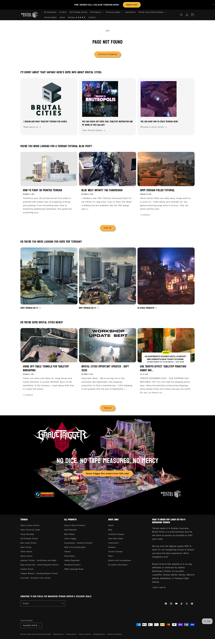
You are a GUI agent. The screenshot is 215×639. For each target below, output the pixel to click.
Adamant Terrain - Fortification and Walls (38, 560)
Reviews (111, 547)
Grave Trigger (70, 538)
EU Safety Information (118, 565)
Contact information (114, 634)
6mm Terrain (25, 547)
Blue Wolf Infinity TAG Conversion (102, 190)
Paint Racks (69, 556)
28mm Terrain (26, 556)
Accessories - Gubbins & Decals (78, 543)
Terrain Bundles (27, 534)
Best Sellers (69, 534)
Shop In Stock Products (74, 525)
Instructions (113, 543)
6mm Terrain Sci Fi (87, 307)
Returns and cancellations (119, 560)
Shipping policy (99, 634)
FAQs (110, 556)
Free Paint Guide (115, 538)
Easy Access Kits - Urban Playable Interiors (39, 565)
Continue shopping (107, 54)
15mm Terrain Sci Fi (29, 307)
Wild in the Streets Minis (75, 547)
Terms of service (85, 634)
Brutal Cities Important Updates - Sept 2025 (105, 368)
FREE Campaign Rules (73, 569)
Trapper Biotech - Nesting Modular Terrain (39, 573)
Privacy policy (71, 634)
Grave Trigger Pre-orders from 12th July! (107, 473)
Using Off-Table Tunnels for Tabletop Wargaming (46, 368)
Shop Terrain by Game (30, 530)
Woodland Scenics (72, 565)
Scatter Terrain (27, 569)
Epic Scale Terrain (28, 543)
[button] (96, 12)
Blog (110, 530)
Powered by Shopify (43, 634)
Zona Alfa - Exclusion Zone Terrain (35, 578)
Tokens (67, 552)
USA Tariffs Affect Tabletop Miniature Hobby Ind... (163, 368)
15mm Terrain (26, 552)
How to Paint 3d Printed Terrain (42, 190)
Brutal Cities (31, 634)
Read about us (31, 127)
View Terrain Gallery (92, 130)
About (110, 525)
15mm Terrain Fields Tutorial (157, 190)
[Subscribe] (62, 603)
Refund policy (59, 634)
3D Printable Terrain (29, 538)
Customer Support (116, 534)
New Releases (70, 530)
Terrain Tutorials (115, 552)
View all (107, 228)
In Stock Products (145, 307)
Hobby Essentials (72, 560)
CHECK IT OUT (131, 5)
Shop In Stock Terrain (30, 525)
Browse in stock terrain (152, 127)
